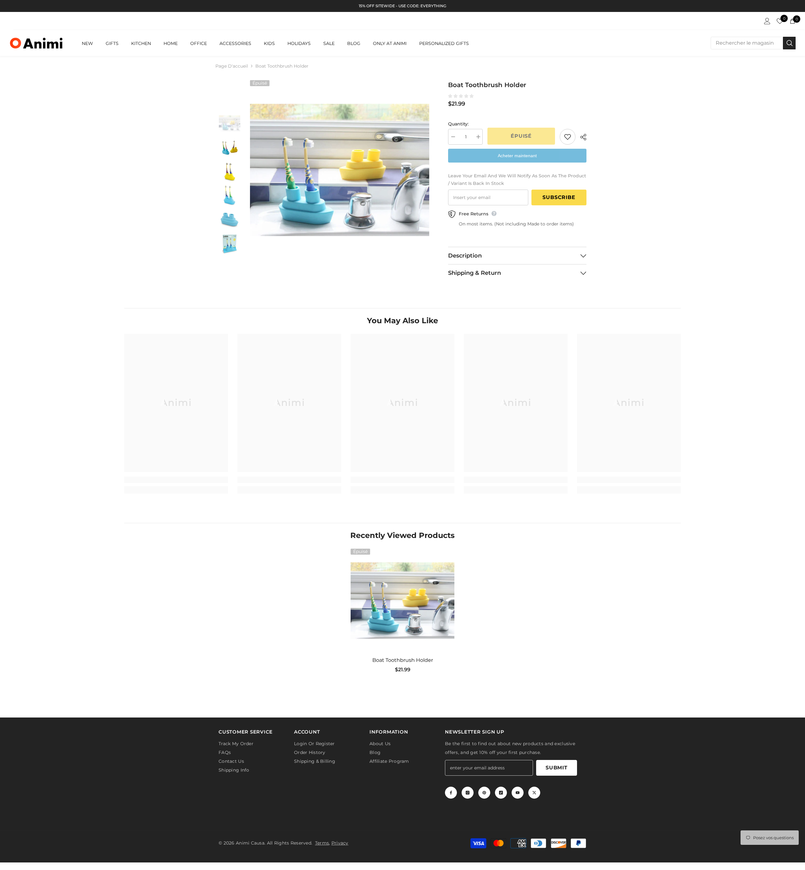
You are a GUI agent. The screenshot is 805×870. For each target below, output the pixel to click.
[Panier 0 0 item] (792, 21)
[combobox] (747, 43)
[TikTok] (501, 794)
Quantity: (458, 124)
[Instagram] (468, 794)
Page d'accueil (231, 66)
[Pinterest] (484, 794)
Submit (557, 769)
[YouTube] (518, 794)
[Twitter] (534, 794)
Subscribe (558, 197)
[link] (176, 480)
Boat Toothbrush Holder (402, 660)
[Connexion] (767, 21)
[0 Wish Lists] (780, 21)
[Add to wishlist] (567, 137)
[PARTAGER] (580, 137)
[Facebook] (451, 794)
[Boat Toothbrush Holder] (402, 600)
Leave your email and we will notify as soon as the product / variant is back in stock (517, 179)
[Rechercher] (753, 43)
